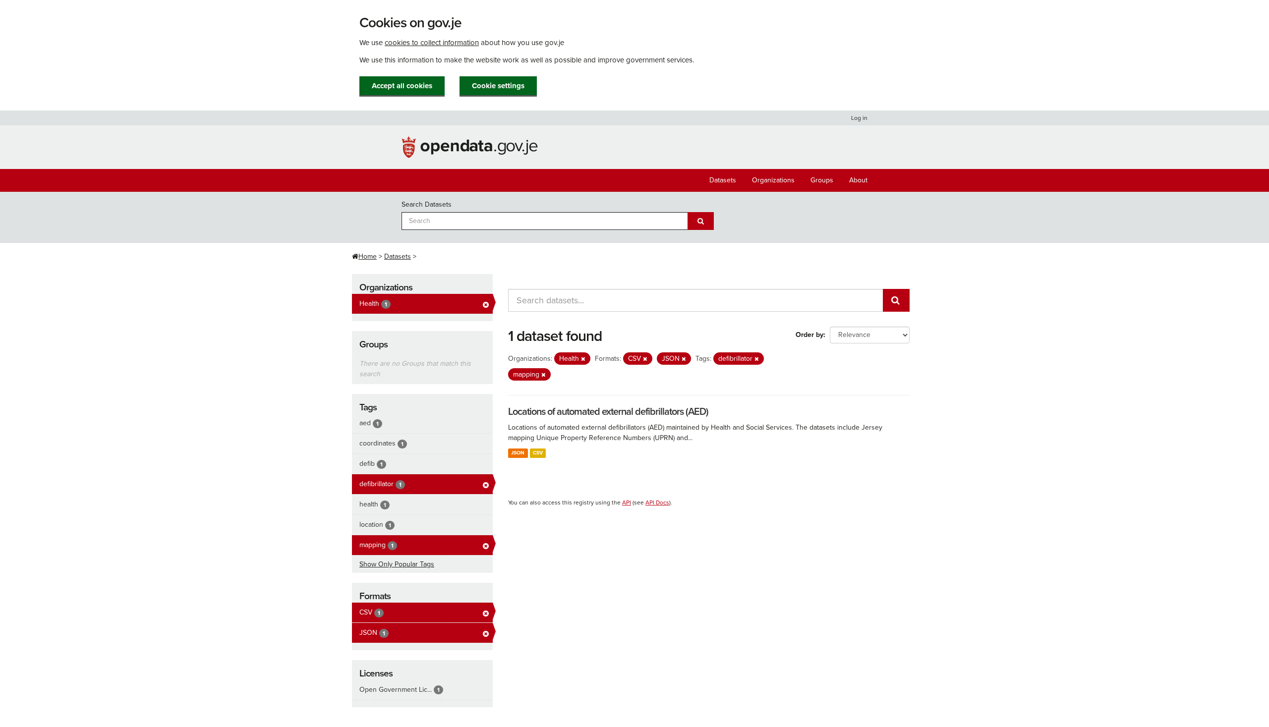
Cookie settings (498, 85)
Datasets (722, 180)
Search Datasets (427, 204)
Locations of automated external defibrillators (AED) (608, 412)
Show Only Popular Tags (396, 564)
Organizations (773, 180)
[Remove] (583, 359)
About (858, 180)
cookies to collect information (432, 42)
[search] (896, 300)
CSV (538, 452)
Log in (859, 117)
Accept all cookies (402, 85)
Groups (821, 180)
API (626, 502)
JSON (517, 452)
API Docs (657, 502)
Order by (809, 335)
